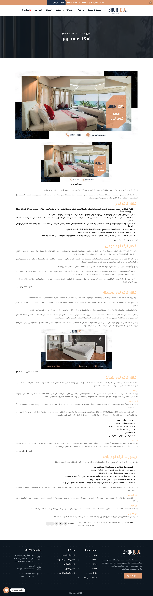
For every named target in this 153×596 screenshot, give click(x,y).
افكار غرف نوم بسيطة (120, 522)
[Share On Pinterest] (52, 524)
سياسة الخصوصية (90, 577)
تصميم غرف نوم (21, 287)
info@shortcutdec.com (25, 569)
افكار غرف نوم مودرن (87, 522)
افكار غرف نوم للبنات (104, 522)
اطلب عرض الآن (58, 2)
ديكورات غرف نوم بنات (86, 525)
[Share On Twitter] (61, 524)
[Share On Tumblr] (48, 524)
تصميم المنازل (66, 34)
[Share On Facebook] (65, 524)
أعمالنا (95, 564)
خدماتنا (94, 560)
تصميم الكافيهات (68, 555)
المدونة (94, 569)
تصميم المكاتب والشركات (65, 560)
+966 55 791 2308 (27, 576)
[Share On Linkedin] (56, 524)
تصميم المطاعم (69, 564)
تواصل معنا (93, 573)
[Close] (150, 2)
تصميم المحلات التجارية (67, 573)
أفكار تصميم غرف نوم (121, 240)
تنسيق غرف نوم (21, 451)
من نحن (94, 555)
